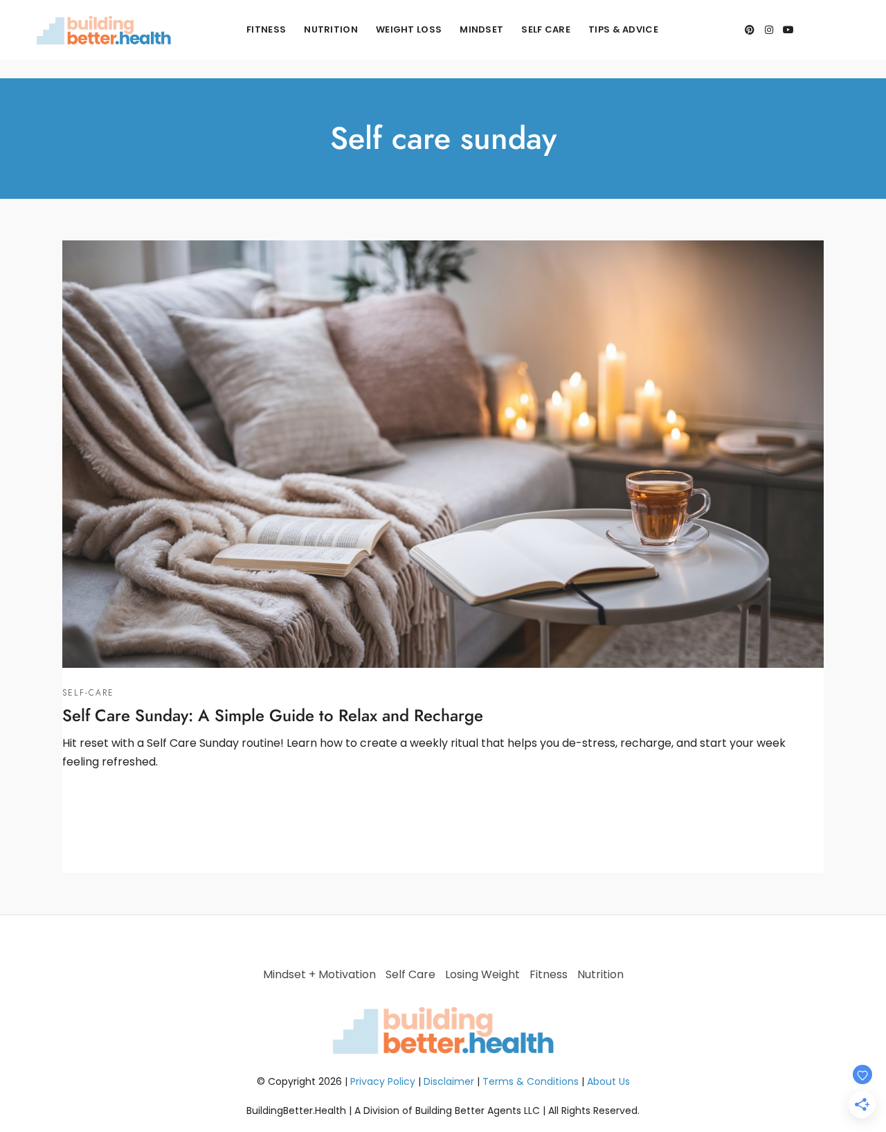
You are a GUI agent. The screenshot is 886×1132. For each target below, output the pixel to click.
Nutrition (331, 29)
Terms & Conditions (530, 1081)
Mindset (481, 29)
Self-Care (88, 692)
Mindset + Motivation (319, 974)
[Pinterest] (749, 29)
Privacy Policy (382, 1081)
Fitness (266, 29)
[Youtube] (788, 29)
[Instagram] (769, 29)
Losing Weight (482, 974)
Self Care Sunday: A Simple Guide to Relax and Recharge (272, 715)
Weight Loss (409, 29)
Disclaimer (449, 1081)
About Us (608, 1081)
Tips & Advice (623, 29)
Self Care (545, 29)
